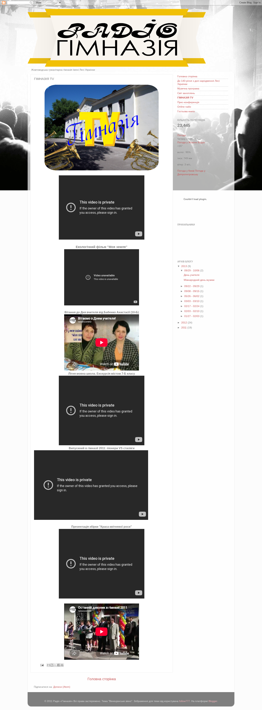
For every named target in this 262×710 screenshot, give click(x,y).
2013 (184, 266)
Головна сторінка (102, 679)
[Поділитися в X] (55, 665)
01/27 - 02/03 (192, 316)
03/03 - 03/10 (192, 301)
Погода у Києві (185, 170)
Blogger (213, 701)
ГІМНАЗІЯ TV (185, 97)
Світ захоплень (186, 93)
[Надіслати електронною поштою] (48, 665)
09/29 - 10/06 (192, 270)
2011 (184, 327)
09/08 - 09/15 (192, 291)
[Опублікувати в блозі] (52, 665)
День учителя (191, 274)
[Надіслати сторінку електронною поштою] (41, 664)
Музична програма (188, 88)
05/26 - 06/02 (192, 296)
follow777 (184, 701)
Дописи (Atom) (61, 686)
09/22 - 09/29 (192, 286)
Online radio (184, 106)
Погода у (191, 142)
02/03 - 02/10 (192, 311)
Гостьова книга (186, 111)
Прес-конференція (188, 102)
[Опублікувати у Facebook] (58, 665)
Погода (181, 135)
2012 (184, 322)
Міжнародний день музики (199, 279)
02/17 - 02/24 (192, 306)
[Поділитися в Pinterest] (62, 665)
